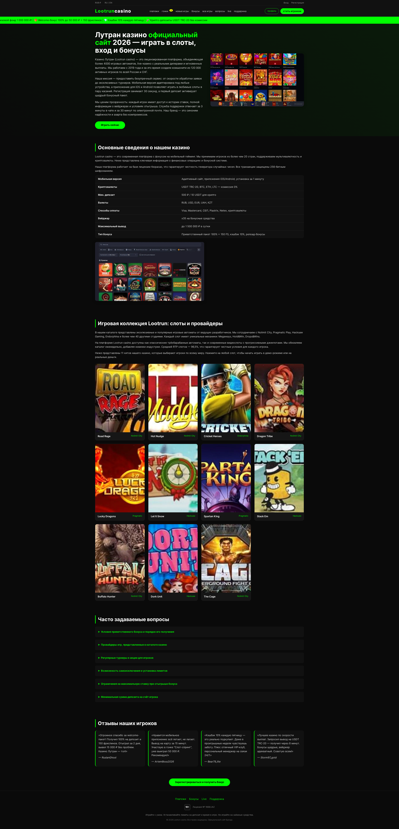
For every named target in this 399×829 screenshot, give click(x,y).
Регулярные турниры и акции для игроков (127, 657)
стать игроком (292, 11)
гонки (167, 11)
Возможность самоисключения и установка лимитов (134, 670)
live (229, 11)
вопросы (220, 11)
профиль (271, 11)
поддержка (240, 11)
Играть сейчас (110, 125)
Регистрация (297, 3)
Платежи (180, 798)
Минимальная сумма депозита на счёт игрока (129, 696)
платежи (154, 11)
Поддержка (217, 798)
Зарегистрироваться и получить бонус (199, 782)
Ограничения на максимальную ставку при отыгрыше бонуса (139, 683)
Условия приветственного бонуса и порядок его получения (137, 631)
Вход (286, 3)
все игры (207, 11)
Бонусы (194, 798)
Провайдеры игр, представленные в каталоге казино (134, 644)
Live (204, 798)
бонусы (196, 11)
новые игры (182, 11)
